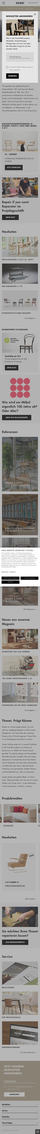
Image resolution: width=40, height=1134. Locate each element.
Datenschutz (5, 571)
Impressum (13, 571)
